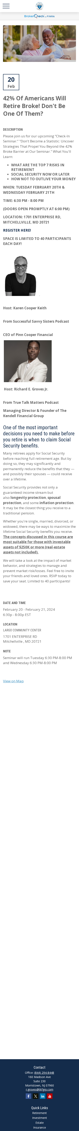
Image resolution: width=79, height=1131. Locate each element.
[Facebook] (28, 1096)
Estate (39, 1123)
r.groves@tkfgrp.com (39, 1089)
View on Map (13, 681)
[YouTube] (49, 1096)
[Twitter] (35, 1096)
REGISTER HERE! (17, 230)
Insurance (39, 1127)
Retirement (39, 1113)
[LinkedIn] (42, 1096)
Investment (39, 1118)
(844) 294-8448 (44, 1073)
